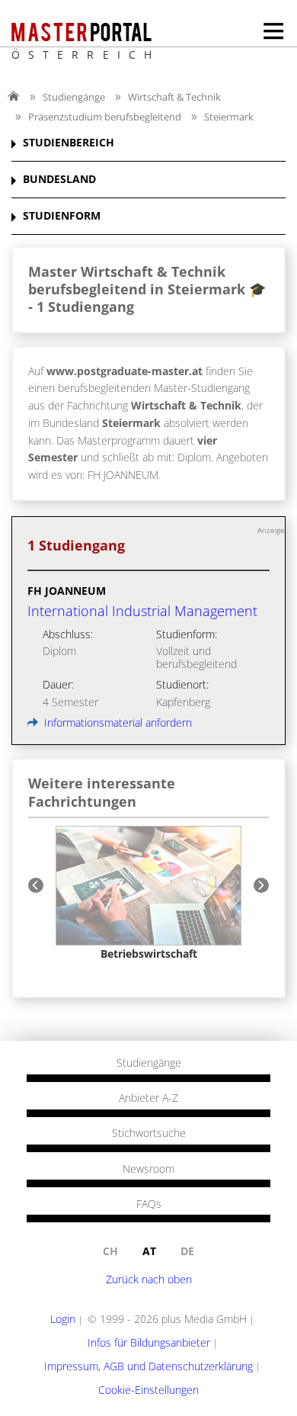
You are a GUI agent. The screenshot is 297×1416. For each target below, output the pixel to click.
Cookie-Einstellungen (148, 1389)
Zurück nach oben (149, 1279)
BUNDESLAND (59, 179)
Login (62, 1319)
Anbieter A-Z (148, 1098)
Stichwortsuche (149, 1133)
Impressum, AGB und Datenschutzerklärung (148, 1366)
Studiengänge (74, 97)
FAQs (148, 1204)
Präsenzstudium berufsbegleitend (104, 117)
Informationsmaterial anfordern (116, 722)
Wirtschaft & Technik (174, 97)
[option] (148, 893)
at (149, 1251)
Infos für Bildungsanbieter (149, 1342)
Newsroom (148, 1169)
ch (110, 1251)
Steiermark (229, 117)
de (187, 1251)
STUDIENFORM (62, 216)
